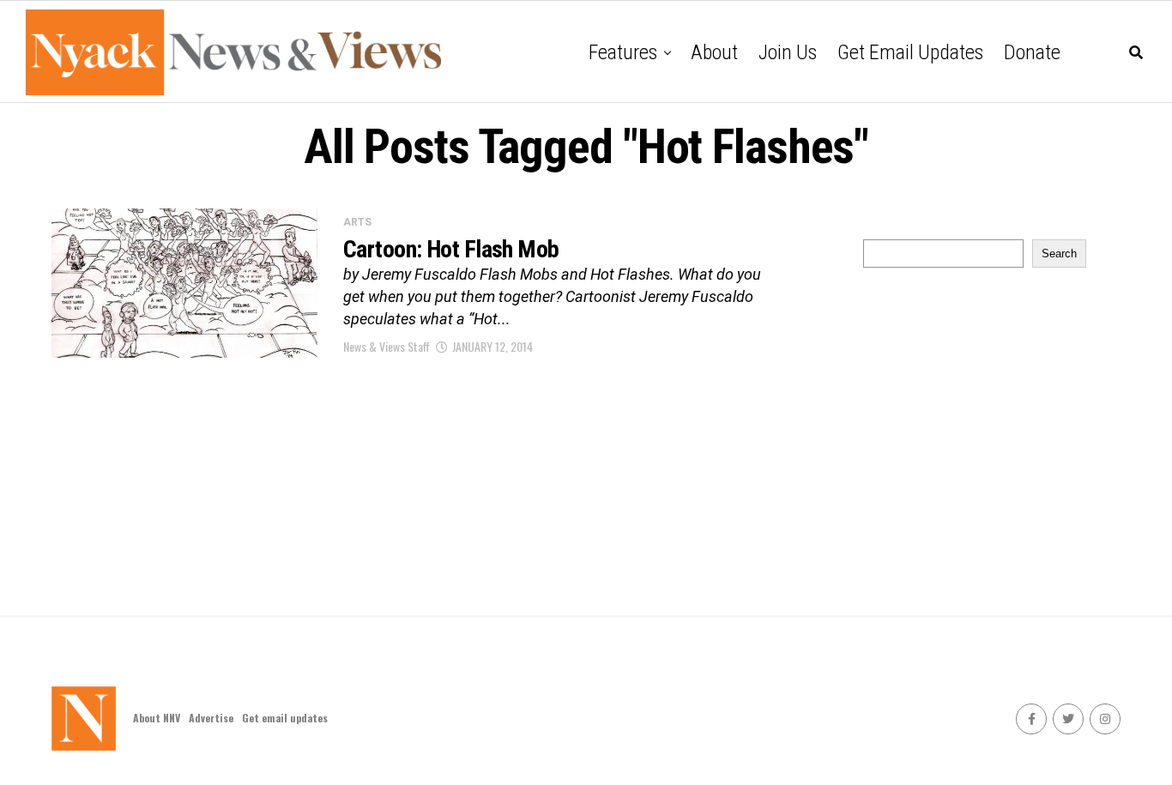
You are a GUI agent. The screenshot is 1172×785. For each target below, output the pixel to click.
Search (1059, 253)
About (714, 52)
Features (623, 52)
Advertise (211, 717)
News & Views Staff (386, 346)
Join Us (787, 52)
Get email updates (910, 52)
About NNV (156, 717)
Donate (1032, 52)
